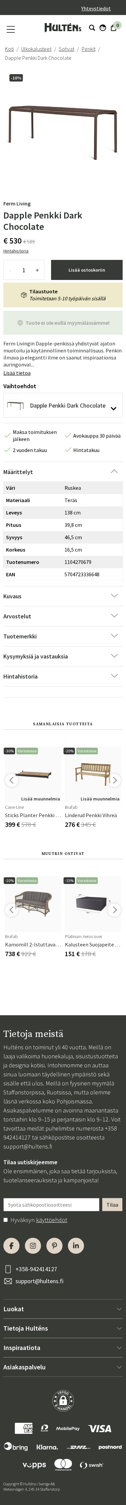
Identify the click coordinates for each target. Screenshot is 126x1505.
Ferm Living (17, 203)
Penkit (88, 48)
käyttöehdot (51, 1220)
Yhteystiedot (96, 8)
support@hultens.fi (27, 1146)
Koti (9, 48)
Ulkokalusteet (36, 48)
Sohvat (66, 48)
